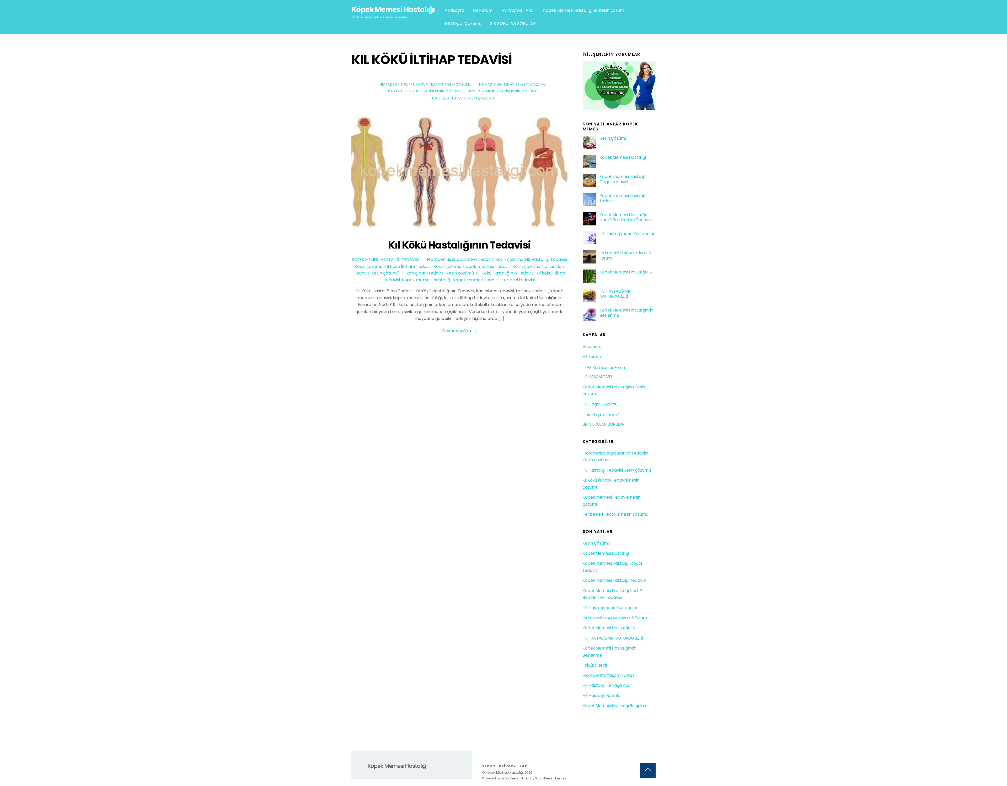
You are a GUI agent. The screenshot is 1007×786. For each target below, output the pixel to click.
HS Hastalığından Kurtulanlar (627, 233)
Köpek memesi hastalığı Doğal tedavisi (623, 179)
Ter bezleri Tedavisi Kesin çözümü (463, 98)
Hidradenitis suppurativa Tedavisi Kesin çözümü (425, 84)
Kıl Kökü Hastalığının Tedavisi (459, 245)
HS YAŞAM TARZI (517, 10)
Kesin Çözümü (613, 138)
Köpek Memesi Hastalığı (623, 157)
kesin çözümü (460, 273)
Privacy (507, 766)
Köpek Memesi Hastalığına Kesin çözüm (583, 10)
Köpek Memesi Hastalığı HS (626, 272)
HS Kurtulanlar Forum (606, 367)
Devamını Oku (456, 331)
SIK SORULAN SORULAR (513, 23)
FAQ (523, 766)
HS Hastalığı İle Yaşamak (606, 685)
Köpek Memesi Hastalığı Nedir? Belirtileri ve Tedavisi (626, 217)
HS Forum (482, 10)
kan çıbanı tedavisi (425, 273)
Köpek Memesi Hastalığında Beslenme (627, 313)
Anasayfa (454, 10)
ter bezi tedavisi (518, 280)
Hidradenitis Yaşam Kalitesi (609, 675)
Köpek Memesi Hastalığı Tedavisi (386, 259)
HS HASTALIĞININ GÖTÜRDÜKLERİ (615, 294)
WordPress (510, 778)
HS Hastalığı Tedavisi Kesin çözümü (512, 84)
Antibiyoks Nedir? (603, 415)
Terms (488, 766)
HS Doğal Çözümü (463, 23)
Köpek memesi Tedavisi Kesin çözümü (503, 91)
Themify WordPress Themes (544, 778)
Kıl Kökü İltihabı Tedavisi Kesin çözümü (424, 91)
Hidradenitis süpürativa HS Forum (625, 255)
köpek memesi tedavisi (476, 280)
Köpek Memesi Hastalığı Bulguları (614, 705)
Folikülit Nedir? (596, 665)
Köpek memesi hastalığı (426, 280)
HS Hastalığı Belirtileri (603, 695)
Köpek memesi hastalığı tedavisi (623, 198)
